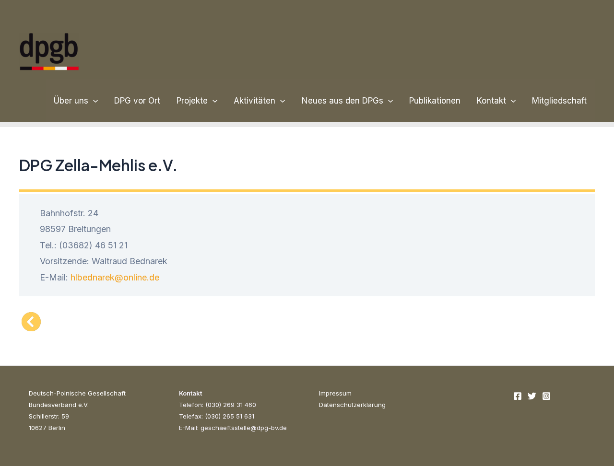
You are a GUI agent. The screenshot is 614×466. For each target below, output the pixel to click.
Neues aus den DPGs (342, 100)
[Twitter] (532, 396)
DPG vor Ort (137, 100)
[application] (93, 100)
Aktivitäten (254, 100)
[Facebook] (517, 396)
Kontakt (491, 100)
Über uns (71, 100)
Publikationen (434, 100)
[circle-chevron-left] (31, 322)
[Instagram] (546, 396)
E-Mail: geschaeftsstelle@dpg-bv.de (233, 427)
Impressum (335, 393)
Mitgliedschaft (559, 100)
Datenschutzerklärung (352, 404)
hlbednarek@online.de (115, 277)
